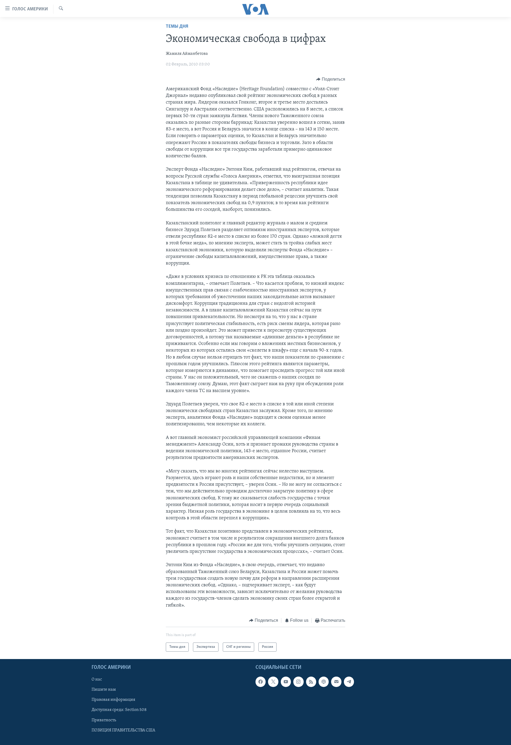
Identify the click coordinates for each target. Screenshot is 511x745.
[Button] (330, 79)
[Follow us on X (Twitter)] (273, 682)
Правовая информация (113, 700)
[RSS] (311, 682)
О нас (97, 680)
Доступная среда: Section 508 (119, 710)
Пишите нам (104, 690)
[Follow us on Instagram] (298, 682)
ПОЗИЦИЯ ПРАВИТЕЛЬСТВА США (123, 730)
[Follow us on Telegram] (349, 682)
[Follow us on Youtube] (286, 682)
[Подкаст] (324, 682)
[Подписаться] (336, 682)
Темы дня (177, 26)
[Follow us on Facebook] (261, 682)
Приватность (104, 720)
